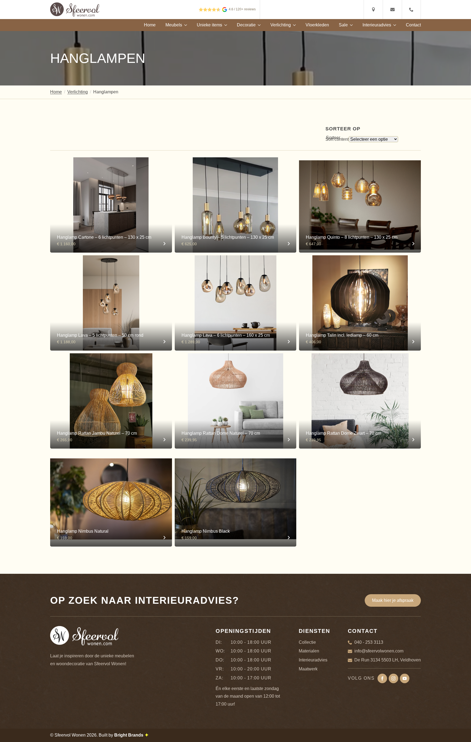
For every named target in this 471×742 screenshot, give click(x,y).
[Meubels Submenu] (184, 25)
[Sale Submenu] (350, 25)
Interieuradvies (377, 25)
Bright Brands (129, 735)
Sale (343, 25)
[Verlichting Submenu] (293, 25)
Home (150, 25)
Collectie (307, 642)
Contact (413, 25)
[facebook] (382, 678)
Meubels (173, 25)
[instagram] (393, 678)
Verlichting (280, 25)
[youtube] (404, 678)
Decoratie (246, 25)
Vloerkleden (317, 25)
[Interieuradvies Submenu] (393, 25)
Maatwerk (308, 669)
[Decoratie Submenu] (258, 25)
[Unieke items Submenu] (224, 25)
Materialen (309, 651)
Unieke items (209, 25)
